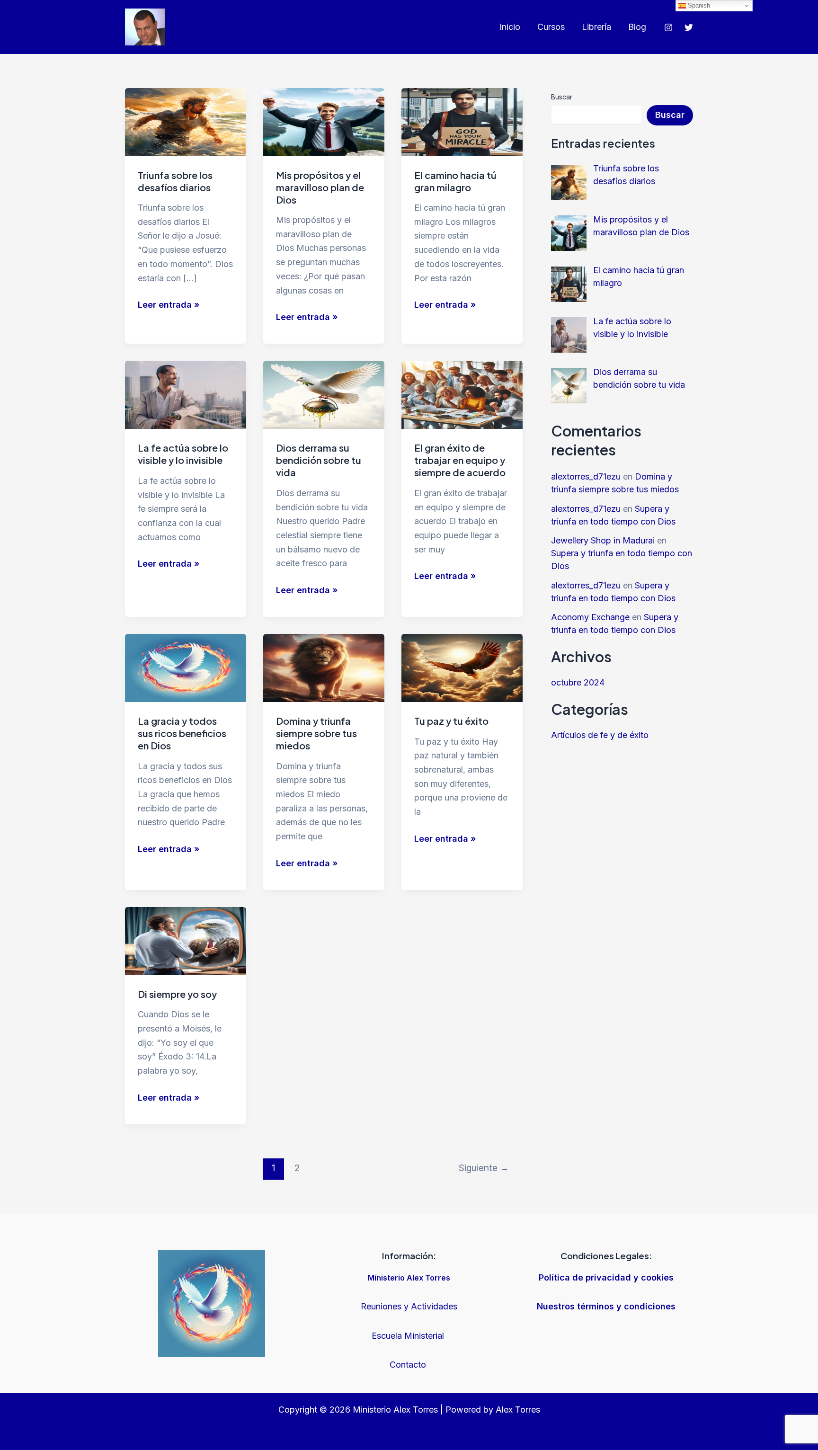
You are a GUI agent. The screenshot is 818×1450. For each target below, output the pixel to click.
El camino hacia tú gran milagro (455, 181)
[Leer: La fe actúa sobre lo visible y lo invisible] (185, 394)
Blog (637, 27)
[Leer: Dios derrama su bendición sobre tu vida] (323, 394)
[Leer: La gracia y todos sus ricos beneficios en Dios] (185, 667)
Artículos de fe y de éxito (600, 735)
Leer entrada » (168, 305)
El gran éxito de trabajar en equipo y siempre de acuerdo (460, 460)
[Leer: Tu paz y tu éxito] (462, 667)
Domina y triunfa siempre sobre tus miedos (316, 733)
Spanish (698, 5)
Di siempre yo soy (177, 994)
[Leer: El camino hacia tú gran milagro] (462, 121)
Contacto (409, 1365)
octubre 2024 (578, 682)
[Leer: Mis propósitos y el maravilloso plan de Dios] (323, 121)
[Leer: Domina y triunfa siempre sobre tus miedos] (323, 667)
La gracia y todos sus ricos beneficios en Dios (182, 733)
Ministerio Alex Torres (409, 1277)
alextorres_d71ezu (586, 476)
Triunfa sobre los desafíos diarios (175, 181)
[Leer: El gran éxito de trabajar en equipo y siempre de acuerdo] (462, 394)
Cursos (551, 27)
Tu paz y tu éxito (451, 721)
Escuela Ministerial (409, 1336)
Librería (596, 27)
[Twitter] (689, 27)
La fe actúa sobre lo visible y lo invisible (183, 454)
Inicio (509, 27)
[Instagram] (668, 27)
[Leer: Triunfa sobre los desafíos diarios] (185, 121)
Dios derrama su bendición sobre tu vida (318, 460)
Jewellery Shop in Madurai (603, 540)
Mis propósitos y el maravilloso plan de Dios (320, 187)
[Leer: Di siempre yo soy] (185, 940)
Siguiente (484, 1168)
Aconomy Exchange (590, 617)
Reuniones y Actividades (409, 1306)
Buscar (561, 97)
